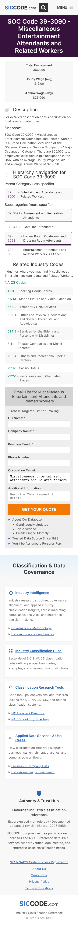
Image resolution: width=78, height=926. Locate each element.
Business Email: (19, 444)
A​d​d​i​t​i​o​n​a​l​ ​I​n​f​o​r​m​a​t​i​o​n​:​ (25, 488)
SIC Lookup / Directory (27, 713)
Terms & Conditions (39, 888)
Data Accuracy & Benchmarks (32, 634)
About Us (39, 869)
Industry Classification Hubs (38, 651)
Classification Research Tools (39, 687)
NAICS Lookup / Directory (30, 719)
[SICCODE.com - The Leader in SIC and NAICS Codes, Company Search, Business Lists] (20, 8)
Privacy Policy (39, 881)
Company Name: (20, 431)
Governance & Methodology (31, 628)
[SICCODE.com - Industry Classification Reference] (39, 904)
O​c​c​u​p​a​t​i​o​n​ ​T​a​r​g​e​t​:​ (22, 470)
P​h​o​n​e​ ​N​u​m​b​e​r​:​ (19, 457)
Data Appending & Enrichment (33, 772)
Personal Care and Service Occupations (34, 147)
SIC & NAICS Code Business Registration (39, 862)
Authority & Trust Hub (39, 801)
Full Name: (15, 418)
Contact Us (39, 875)
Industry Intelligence (32, 593)
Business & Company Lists (30, 766)
